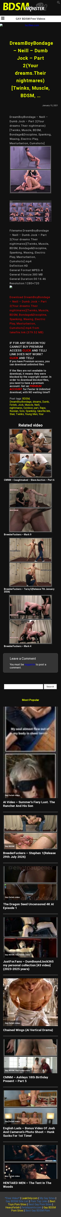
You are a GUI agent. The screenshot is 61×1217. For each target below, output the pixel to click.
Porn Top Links (39, 1201)
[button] (58, 3)
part (36, 407)
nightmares (16, 407)
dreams (37, 401)
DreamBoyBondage (21, 401)
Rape (43, 407)
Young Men (31, 414)
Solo (22, 411)
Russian (14, 411)
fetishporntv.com (31, 1207)
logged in (30, 664)
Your (41, 414)
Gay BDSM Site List (17, 1201)
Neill (36, 404)
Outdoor (28, 407)
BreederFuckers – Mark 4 (17, 646)
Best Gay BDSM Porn (37, 1210)
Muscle (29, 404)
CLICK (26, 350)
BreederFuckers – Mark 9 (17, 534)
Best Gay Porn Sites (40, 1204)
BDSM (26, 398)
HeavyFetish (12, 1207)
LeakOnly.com (30, 1198)
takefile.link (43, 411)
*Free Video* (12, 1198)
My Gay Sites (47, 1198)
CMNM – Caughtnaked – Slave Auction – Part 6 (29, 480)
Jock (21, 404)
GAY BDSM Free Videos (30, 18)
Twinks (20, 414)
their (12, 414)
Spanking (31, 411)
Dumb (45, 401)
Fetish (13, 404)
